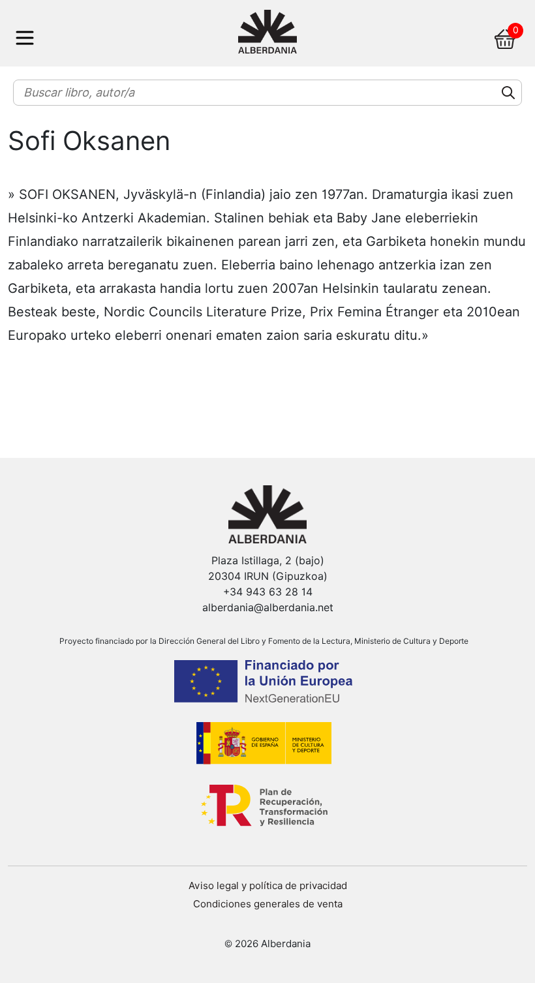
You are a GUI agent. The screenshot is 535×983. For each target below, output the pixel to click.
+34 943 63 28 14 (268, 592)
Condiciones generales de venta (268, 904)
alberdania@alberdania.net (267, 607)
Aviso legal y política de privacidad (268, 886)
